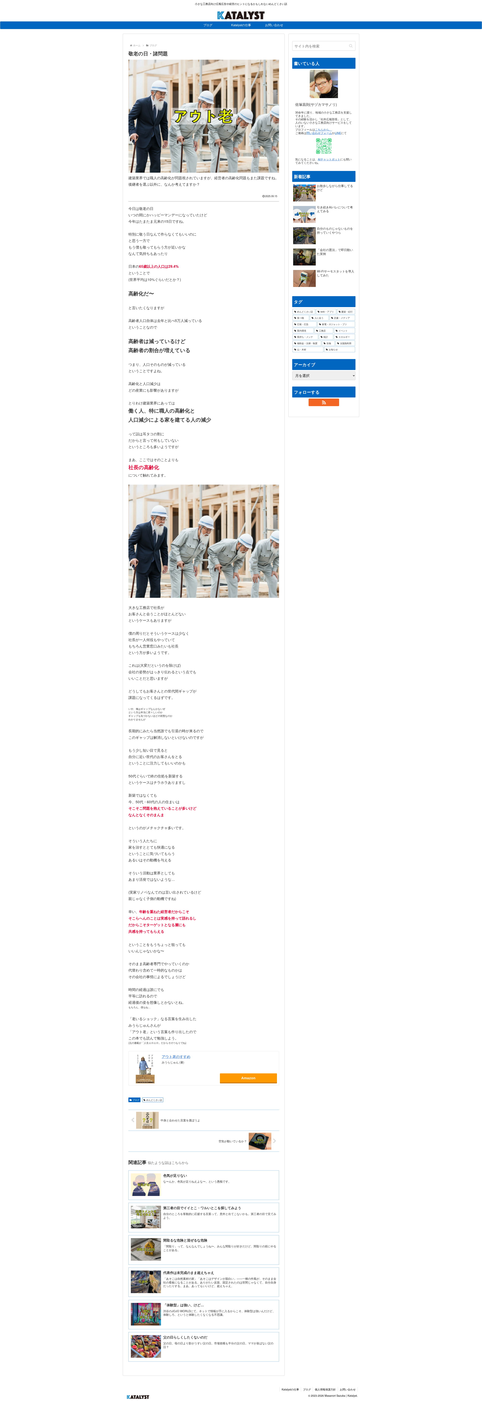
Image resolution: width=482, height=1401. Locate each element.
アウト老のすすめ (176, 1056)
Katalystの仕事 (290, 1389)
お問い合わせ (348, 1389)
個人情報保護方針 (325, 1389)
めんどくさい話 (154, 1099)
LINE (338, 133)
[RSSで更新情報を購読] (324, 402)
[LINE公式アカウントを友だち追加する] (323, 146)
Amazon (248, 1078)
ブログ (136, 1099)
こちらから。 (323, 129)
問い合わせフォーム (319, 133)
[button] (351, 46)
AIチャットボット (329, 159)
